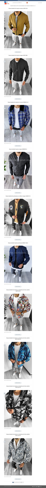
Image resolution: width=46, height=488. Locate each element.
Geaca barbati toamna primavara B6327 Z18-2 (18, 242)
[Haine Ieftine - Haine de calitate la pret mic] (7, 2)
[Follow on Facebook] (38, 2)
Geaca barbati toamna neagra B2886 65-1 (18, 149)
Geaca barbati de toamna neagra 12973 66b (18, 55)
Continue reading (18, 239)
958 (21, 482)
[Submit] (27, 2)
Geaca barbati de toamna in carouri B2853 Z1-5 (18, 102)
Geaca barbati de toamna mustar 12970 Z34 (18, 8)
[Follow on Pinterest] (41, 2)
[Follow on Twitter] (40, 2)
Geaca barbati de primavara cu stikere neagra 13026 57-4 (18, 196)
